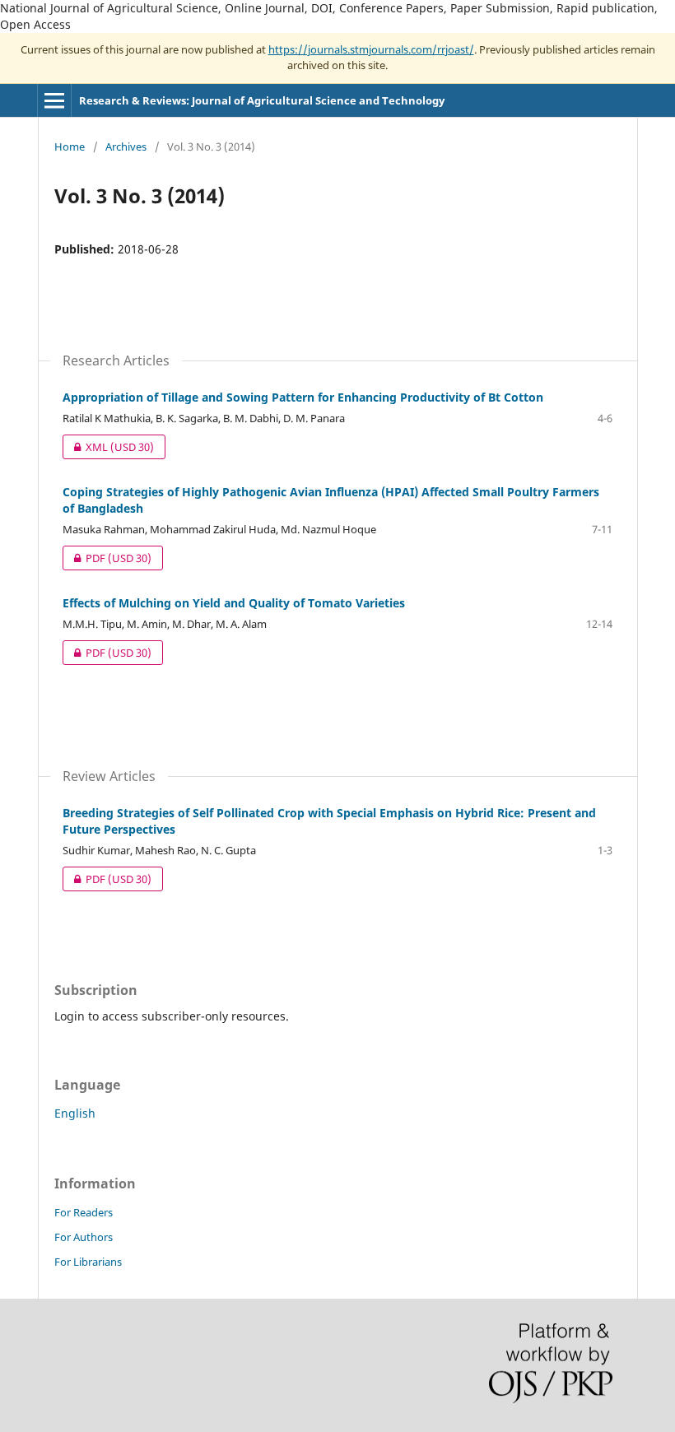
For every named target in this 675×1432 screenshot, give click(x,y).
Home (69, 146)
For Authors (83, 1237)
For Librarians (88, 1261)
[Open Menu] (54, 100)
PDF (107, 558)
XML (108, 446)
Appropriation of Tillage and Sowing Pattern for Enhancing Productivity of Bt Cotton (303, 397)
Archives (126, 146)
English (74, 1113)
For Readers (83, 1212)
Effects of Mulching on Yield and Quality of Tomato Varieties (234, 603)
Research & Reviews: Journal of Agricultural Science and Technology (262, 100)
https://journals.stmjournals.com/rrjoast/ (371, 49)
